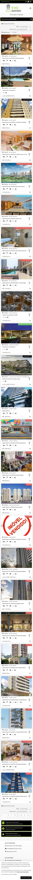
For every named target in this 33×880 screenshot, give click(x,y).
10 (8, 815)
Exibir (17, 26)
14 (21, 815)
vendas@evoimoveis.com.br (14, 848)
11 (11, 815)
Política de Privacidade (23, 871)
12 (14, 815)
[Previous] (3, 44)
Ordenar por (12, 29)
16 (28, 815)
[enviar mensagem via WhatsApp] (26, 1)
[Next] (29, 44)
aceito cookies (27, 877)
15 (24, 815)
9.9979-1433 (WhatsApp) (14, 845)
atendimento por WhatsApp (14, 860)
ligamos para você (11, 851)
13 (18, 815)
